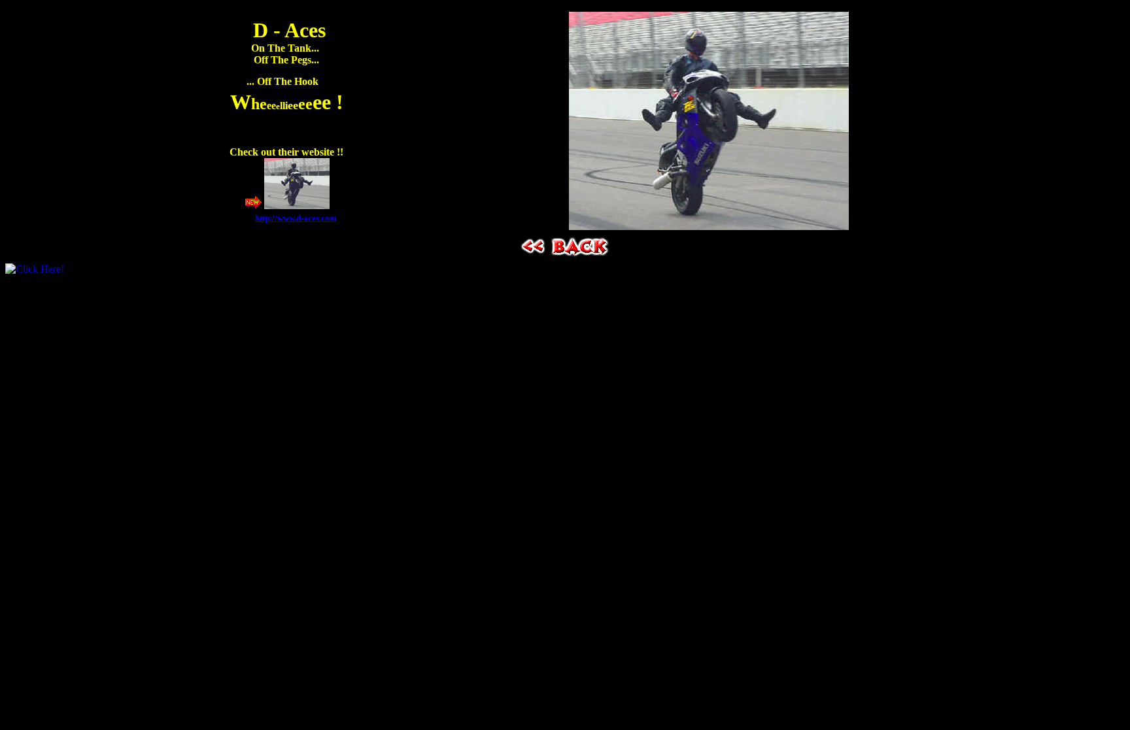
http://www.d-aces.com (296, 218)
